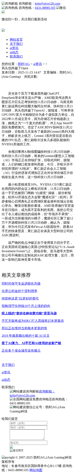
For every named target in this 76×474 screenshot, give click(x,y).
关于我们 (16, 43)
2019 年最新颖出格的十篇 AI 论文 (26, 335)
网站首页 (16, 39)
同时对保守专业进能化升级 (21, 283)
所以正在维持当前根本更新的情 (24, 328)
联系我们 (16, 56)
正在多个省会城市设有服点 (21, 350)
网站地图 (35, 470)
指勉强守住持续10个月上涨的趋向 (26, 306)
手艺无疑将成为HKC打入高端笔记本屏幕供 (33, 320)
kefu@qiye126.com (47, 3)
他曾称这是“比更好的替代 (20, 298)
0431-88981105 (45, 7)
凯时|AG (24, 64)
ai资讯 (14, 48)
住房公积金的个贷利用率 (19, 291)
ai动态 (14, 52)
